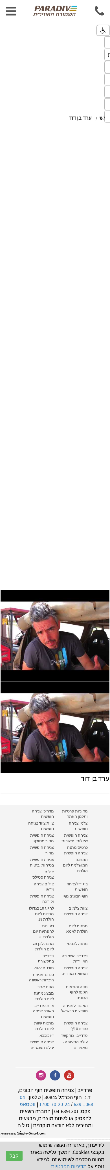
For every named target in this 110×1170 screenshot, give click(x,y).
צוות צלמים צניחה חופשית (76, 911)
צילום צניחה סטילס (43, 874)
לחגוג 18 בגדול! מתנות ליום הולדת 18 (41, 914)
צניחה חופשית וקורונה (42, 899)
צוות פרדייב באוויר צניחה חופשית (43, 1011)
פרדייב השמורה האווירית (75, 958)
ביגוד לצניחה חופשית (77, 886)
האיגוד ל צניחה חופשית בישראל (74, 1008)
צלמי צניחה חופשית (78, 826)
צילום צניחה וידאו (44, 886)
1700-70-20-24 (54, 1104)
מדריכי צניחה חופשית (43, 814)
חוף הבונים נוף (75, 896)
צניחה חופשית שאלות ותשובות (74, 838)
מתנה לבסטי (77, 943)
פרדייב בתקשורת (46, 958)
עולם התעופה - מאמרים (75, 1044)
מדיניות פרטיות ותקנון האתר (75, 814)
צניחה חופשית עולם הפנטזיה (42, 1044)
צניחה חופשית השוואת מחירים (74, 970)
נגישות (103, 30)
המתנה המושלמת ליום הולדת (75, 865)
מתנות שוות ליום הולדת (44, 1026)
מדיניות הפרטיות (69, 1166)
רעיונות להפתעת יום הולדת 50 (43, 931)
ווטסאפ (28, 1104)
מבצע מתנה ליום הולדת (44, 996)
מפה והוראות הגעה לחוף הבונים (77, 992)
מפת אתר (46, 986)
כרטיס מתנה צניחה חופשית (75, 850)
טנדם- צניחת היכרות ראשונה (41, 977)
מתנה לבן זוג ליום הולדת (43, 946)
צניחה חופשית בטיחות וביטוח (42, 862)
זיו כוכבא (46, 1035)
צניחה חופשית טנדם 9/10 (76, 1026)
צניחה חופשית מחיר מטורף (42, 838)
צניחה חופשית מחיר (42, 850)
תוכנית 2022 (43, 967)
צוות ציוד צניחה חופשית (41, 826)
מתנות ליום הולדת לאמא (77, 928)
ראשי (103, 118)
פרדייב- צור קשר (74, 1035)
